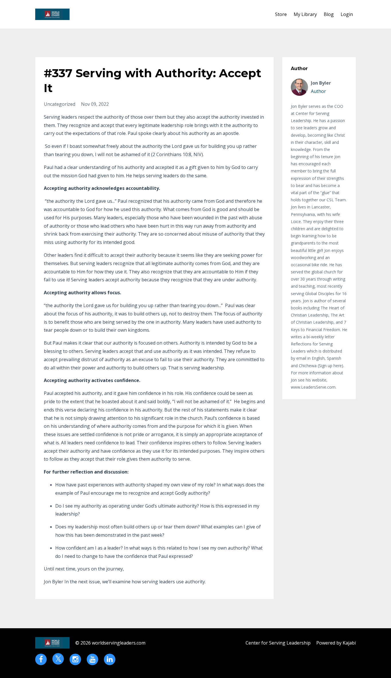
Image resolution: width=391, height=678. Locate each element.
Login (347, 14)
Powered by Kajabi (336, 643)
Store (281, 14)
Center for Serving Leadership (278, 643)
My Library (305, 14)
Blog (329, 14)
